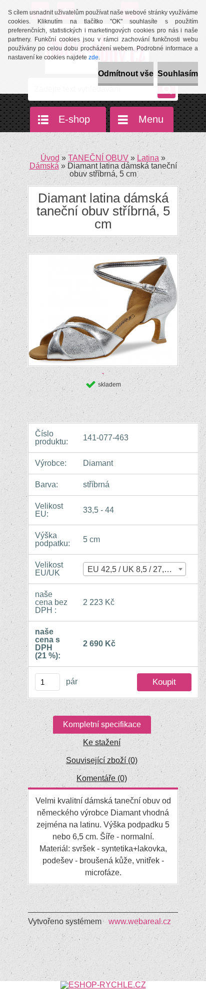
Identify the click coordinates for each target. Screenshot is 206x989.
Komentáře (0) (101, 778)
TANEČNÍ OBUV (98, 158)
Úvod (50, 158)
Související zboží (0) (102, 760)
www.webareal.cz (139, 921)
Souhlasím (178, 73)
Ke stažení (101, 742)
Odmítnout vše (126, 73)
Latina (148, 158)
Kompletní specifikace (102, 724)
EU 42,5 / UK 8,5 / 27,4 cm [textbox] (134, 569)
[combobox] (134, 569)
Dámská (44, 166)
